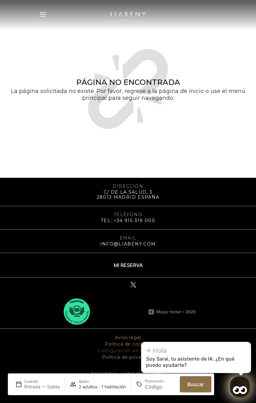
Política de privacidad (128, 357)
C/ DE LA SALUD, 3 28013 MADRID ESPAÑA (128, 194)
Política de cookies (128, 344)
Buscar (195, 384)
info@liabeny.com (128, 244)
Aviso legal (128, 337)
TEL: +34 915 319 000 (128, 220)
